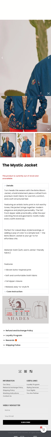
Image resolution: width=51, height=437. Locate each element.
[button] (25, 185)
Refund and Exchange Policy (19, 330)
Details (10, 185)
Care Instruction (14, 291)
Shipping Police (13, 345)
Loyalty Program (14, 335)
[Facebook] (20, 371)
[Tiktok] (31, 371)
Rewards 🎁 (11, 340)
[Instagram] (25, 371)
